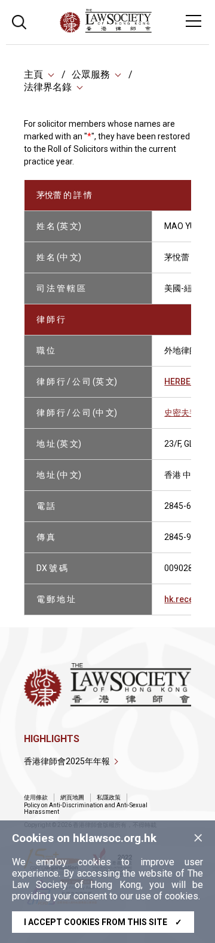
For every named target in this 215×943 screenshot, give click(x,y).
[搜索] (19, 20)
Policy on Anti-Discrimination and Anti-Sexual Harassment (86, 808)
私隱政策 (109, 797)
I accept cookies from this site (103, 922)
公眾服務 (91, 74)
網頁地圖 (72, 797)
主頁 (33, 74)
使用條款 (36, 797)
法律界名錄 (48, 87)
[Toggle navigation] (193, 20)
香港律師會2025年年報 (67, 761)
